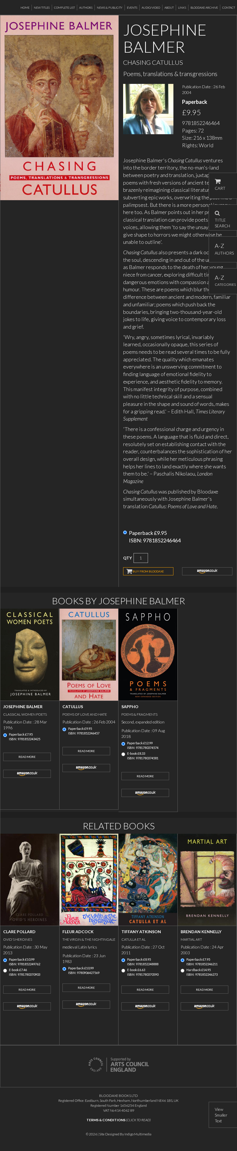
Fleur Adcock (78, 931)
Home (25, 7)
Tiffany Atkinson (141, 931)
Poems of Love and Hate (84, 714)
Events (132, 7)
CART (220, 188)
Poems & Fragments (139, 714)
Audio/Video (151, 7)
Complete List (64, 7)
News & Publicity (110, 7)
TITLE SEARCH (222, 221)
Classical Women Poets (25, 714)
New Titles (42, 7)
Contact (228, 7)
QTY (127, 557)
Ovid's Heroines (17, 939)
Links (182, 7)
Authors (85, 7)
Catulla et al (133, 939)
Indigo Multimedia (138, 1134)
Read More (27, 756)
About (169, 7)
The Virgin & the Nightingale (88, 939)
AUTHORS (223, 248)
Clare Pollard (19, 931)
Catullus (72, 706)
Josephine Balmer (22, 706)
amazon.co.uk (207, 571)
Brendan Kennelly (201, 931)
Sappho (129, 706)
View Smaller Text (221, 1115)
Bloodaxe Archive (204, 7)
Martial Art (191, 939)
